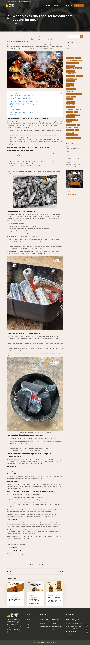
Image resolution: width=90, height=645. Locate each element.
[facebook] (66, 195)
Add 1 (73, 623)
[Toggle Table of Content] (60, 93)
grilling (74, 96)
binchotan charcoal (70, 60)
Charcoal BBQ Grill (75, 63)
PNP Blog (20, 590)
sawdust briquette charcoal (71, 127)
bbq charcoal (78, 58)
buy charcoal (78, 60)
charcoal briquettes (70, 65)
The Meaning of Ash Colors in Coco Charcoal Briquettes (14, 601)
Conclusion (13, 114)
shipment (77, 130)
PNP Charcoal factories (71, 124)
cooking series (69, 91)
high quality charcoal (70, 104)
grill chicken (68, 96)
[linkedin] (68, 195)
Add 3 (80, 623)
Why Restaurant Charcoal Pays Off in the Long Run (22, 105)
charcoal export (78, 68)
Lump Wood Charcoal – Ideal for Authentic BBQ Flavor (24, 101)
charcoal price (79, 76)
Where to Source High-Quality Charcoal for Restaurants (24, 112)
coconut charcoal (70, 86)
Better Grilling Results (17, 106)
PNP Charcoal (14, 597)
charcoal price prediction (71, 78)
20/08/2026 (68, 155)
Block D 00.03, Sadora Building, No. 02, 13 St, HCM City (74, 627)
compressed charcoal (70, 88)
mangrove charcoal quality (71, 119)
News (67, 5)
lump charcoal (69, 114)
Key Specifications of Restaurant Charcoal (20, 103)
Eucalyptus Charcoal (57, 626)
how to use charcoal (70, 106)
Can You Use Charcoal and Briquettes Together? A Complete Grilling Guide (54, 599)
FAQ (63, 5)
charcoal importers (70, 70)
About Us (47, 5)
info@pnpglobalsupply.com (74, 634)
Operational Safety (16, 109)
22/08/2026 (68, 146)
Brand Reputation (16, 111)
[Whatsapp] (86, 632)
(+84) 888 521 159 (71, 631)
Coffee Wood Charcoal (45, 626)
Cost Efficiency (15, 108)
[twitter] (70, 195)
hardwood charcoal (70, 101)
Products (56, 5)
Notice (67, 45)
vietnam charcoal (69, 132)
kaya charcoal (77, 109)
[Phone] (86, 629)
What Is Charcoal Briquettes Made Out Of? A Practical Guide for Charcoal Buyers (34, 601)
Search (81, 36)
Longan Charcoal (56, 629)
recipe (78, 124)
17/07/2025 (14, 23)
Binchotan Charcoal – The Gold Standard (21, 98)
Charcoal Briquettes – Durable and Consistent (23, 100)
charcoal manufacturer (71, 73)
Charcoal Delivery (70, 68)
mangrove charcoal (70, 117)
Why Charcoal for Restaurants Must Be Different (21, 95)
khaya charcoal (69, 112)
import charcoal (69, 109)
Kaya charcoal (55, 619)
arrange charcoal (70, 58)
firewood (79, 94)
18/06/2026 (51, 595)
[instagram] (75, 195)
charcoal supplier (69, 83)
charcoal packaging (70, 76)
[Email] (86, 625)
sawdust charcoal (70, 130)
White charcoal (43, 629)
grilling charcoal (69, 99)
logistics (75, 112)
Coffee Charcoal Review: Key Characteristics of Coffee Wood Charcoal (74, 150)
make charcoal (77, 114)
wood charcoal (77, 137)
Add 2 (76, 623)
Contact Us (79, 5)
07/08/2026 (31, 595)
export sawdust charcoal (71, 94)
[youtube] (73, 195)
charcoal (68, 63)
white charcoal (69, 137)
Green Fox (58, 595)
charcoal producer (70, 81)
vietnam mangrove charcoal (72, 135)
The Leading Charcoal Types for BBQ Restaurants (22, 97)
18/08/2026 (12, 595)
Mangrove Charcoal (44, 619)
